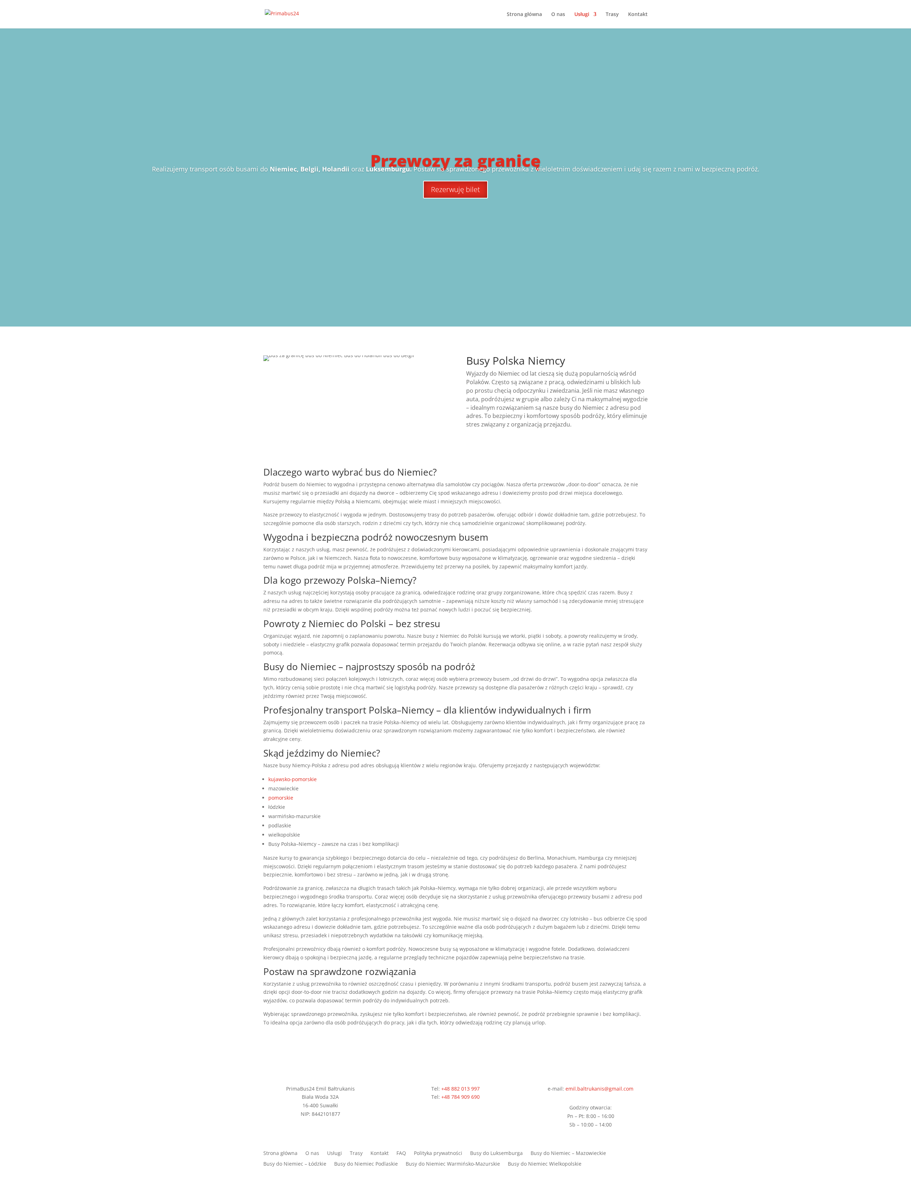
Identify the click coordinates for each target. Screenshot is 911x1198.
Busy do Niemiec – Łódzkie (294, 1164)
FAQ (401, 1153)
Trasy (612, 14)
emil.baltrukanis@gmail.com (599, 1088)
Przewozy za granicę (455, 160)
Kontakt (638, 14)
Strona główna (524, 14)
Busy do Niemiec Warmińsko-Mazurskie (453, 1164)
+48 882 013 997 (460, 1088)
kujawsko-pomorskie (292, 779)
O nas (558, 14)
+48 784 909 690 (460, 1096)
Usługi (581, 14)
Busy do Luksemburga (496, 1153)
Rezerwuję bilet (455, 189)
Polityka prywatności (438, 1153)
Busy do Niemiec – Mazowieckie (568, 1153)
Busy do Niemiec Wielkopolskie (544, 1164)
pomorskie (280, 797)
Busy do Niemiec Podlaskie (366, 1164)
